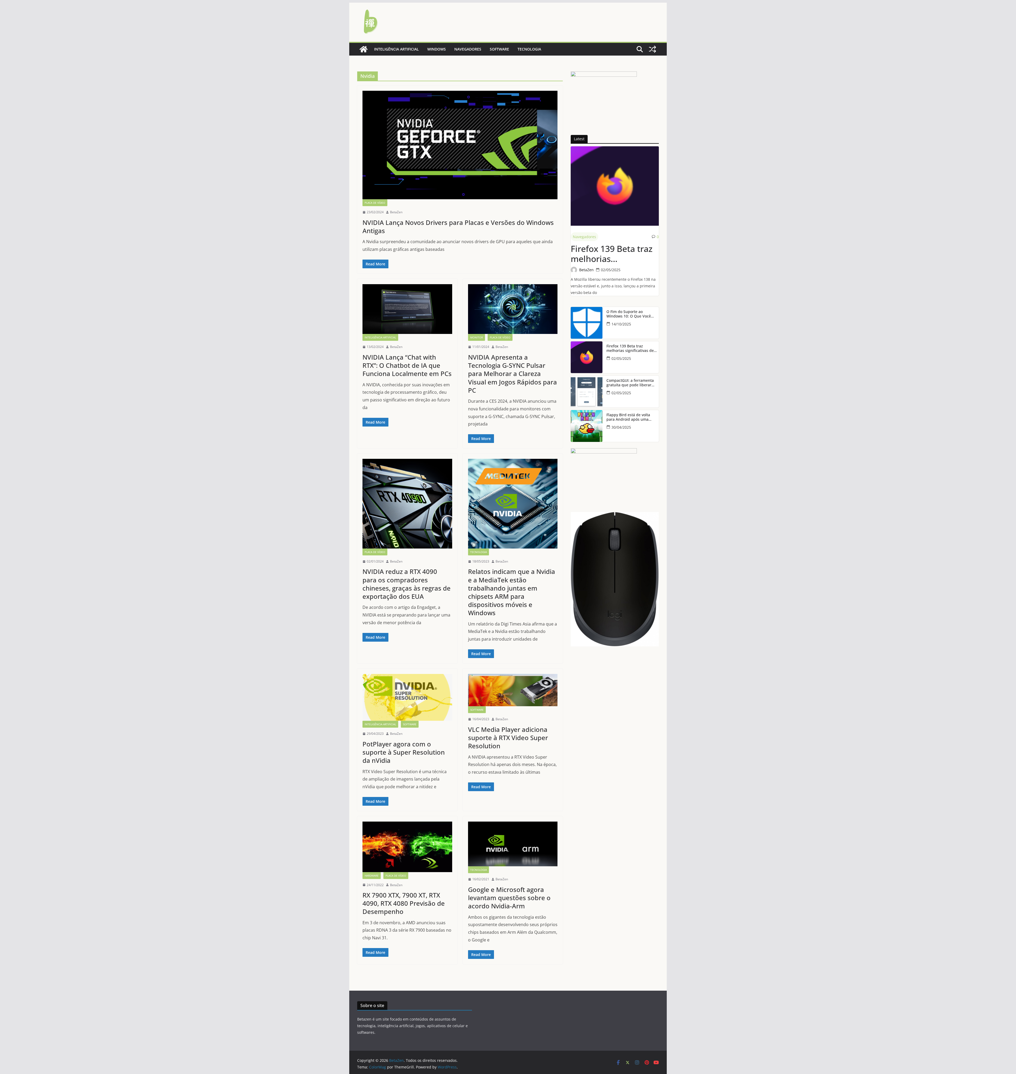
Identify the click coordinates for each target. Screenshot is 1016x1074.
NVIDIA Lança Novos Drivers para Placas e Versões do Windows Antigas (458, 226)
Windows (436, 49)
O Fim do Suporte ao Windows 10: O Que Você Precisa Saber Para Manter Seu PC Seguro (630, 314)
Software (499, 49)
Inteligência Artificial (396, 49)
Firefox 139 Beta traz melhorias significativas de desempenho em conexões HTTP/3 (611, 254)
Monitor (476, 337)
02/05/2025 (610, 269)
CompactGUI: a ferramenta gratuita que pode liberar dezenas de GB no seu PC (630, 382)
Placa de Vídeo (375, 203)
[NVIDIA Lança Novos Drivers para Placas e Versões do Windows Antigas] (459, 145)
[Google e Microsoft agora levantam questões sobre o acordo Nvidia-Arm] (513, 844)
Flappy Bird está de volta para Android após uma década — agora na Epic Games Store (628, 417)
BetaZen (396, 212)
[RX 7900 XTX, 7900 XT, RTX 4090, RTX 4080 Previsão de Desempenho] (407, 847)
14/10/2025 (621, 324)
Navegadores (467, 49)
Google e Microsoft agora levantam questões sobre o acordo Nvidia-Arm (509, 897)
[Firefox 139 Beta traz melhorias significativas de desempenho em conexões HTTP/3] (615, 186)
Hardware (372, 875)
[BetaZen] (363, 49)
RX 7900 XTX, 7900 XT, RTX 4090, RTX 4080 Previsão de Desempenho (403, 903)
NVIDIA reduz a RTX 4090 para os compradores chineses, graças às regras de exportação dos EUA (406, 584)
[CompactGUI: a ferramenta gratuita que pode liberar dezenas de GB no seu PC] (586, 391)
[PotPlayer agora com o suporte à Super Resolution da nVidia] (407, 697)
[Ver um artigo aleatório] (652, 49)
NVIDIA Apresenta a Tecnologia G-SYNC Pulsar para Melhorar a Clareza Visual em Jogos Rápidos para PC (512, 374)
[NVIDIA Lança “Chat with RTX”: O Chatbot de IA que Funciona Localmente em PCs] (407, 309)
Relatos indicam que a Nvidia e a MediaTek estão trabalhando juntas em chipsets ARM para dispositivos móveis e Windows (511, 592)
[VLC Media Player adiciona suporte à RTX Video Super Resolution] (513, 690)
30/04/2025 (621, 427)
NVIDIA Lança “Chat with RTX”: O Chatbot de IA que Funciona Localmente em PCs (407, 365)
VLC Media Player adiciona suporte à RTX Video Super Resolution (508, 737)
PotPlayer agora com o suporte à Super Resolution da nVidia (403, 752)
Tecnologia (529, 49)
